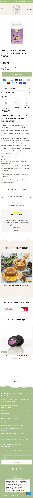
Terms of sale (21, 495)
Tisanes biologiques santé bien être (15, 285)
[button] (27, 9)
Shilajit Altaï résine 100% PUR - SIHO (16, 356)
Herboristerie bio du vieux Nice (12, 492)
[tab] (12, 290)
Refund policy (22, 492)
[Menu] (2, 9)
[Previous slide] (2, 223)
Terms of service (7, 495)
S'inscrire (16, 462)
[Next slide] (31, 223)
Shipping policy (15, 495)
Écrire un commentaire (16, 196)
